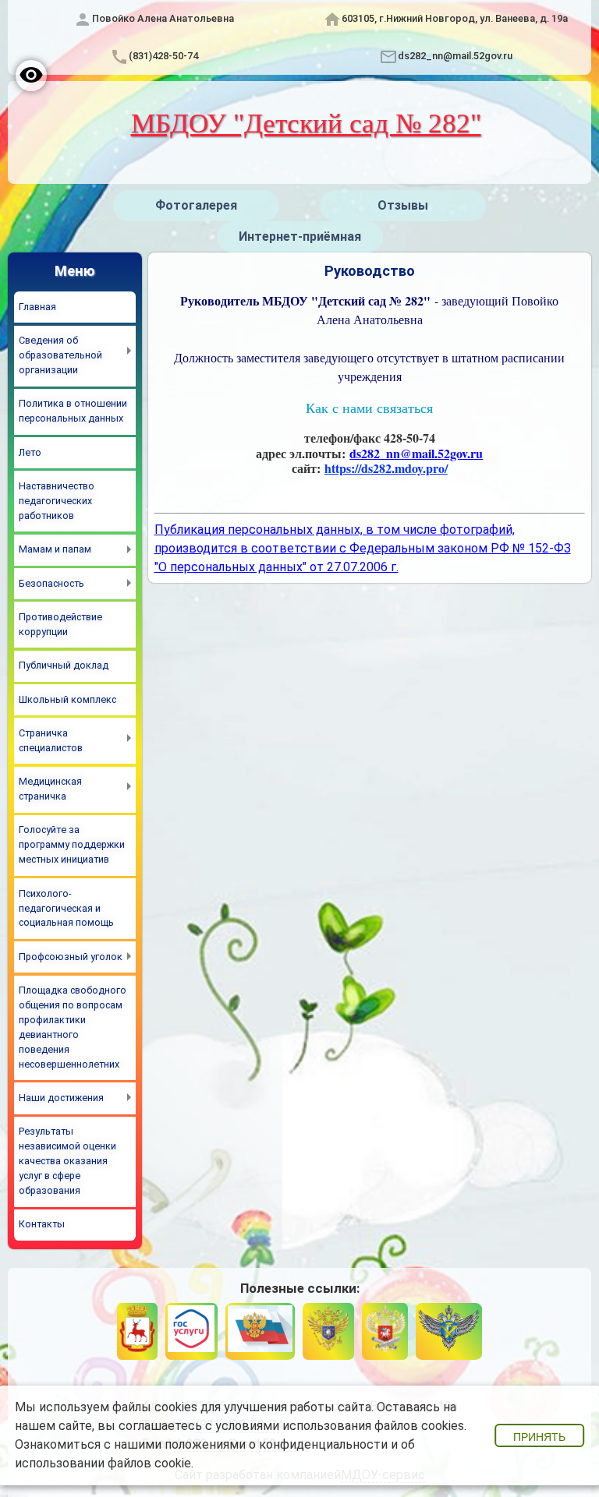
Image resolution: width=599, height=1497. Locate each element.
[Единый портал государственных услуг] (191, 1331)
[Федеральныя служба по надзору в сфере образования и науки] (449, 1331)
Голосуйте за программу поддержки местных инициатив (72, 844)
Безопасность (51, 583)
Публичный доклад (63, 665)
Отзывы (402, 205)
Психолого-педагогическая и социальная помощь (66, 908)
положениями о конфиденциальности (276, 1444)
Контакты (42, 1224)
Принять (539, 1437)
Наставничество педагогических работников (56, 500)
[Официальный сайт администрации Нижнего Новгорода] (137, 1331)
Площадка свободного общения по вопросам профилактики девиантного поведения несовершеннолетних (72, 1026)
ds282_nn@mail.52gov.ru (455, 56)
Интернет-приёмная (300, 236)
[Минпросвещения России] (384, 1331)
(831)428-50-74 (163, 56)
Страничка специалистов (51, 740)
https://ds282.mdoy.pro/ (386, 468)
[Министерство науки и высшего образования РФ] (328, 1331)
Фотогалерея (196, 205)
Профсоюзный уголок (70, 956)
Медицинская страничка (50, 788)
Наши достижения (61, 1097)
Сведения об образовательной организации (60, 355)
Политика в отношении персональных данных (73, 410)
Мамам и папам (55, 549)
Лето (30, 452)
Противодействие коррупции (60, 624)
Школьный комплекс (67, 699)
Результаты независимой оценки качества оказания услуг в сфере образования (67, 1160)
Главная (37, 306)
